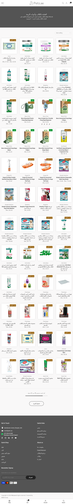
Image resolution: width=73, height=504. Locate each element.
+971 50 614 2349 (8, 433)
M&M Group (4, 497)
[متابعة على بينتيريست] (12, 438)
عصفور (3, 456)
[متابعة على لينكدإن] (9, 438)
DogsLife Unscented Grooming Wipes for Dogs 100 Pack (45, 179)
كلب (2, 450)
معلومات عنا (40, 447)
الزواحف (3, 462)
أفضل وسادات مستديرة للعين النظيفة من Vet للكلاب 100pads (63, 59)
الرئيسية (28, 19)
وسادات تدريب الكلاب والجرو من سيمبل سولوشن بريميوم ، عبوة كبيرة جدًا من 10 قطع (45, 237)
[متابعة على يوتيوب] (15, 438)
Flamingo (27, 292)
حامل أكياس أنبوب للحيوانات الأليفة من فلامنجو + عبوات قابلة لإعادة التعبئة (27, 295)
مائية (2, 459)
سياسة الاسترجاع (41, 431)
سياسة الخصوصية (41, 434)
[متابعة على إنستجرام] (5, 438)
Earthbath (64, 146)
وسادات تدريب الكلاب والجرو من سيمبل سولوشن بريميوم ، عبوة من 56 (64, 208)
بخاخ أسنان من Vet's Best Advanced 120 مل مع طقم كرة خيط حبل (64, 266)
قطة (2, 447)
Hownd (64, 349)
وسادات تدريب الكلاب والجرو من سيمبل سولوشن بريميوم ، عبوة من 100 (27, 237)
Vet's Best (27, 56)
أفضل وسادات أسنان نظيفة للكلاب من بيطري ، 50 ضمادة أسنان (27, 59)
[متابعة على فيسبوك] (2, 438)
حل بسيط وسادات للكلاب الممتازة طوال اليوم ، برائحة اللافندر (27, 380)
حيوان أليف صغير (5, 453)
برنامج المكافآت (41, 453)
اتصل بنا (39, 459)
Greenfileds (9, 376)
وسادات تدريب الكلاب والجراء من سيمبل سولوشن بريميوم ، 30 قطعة (9, 237)
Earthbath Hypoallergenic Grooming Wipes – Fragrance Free (64, 150)
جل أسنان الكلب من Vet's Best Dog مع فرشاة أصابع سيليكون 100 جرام (27, 89)
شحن (38, 428)
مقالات (39, 456)
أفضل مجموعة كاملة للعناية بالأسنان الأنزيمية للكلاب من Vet (9, 120)
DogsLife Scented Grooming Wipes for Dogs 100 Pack (27, 179)
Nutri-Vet (45, 376)
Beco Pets (27, 116)
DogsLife (9, 175)
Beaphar (45, 85)
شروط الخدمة (41, 437)
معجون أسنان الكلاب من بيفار (9, 351)
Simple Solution (64, 85)
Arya (9, 56)
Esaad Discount (41, 450)
